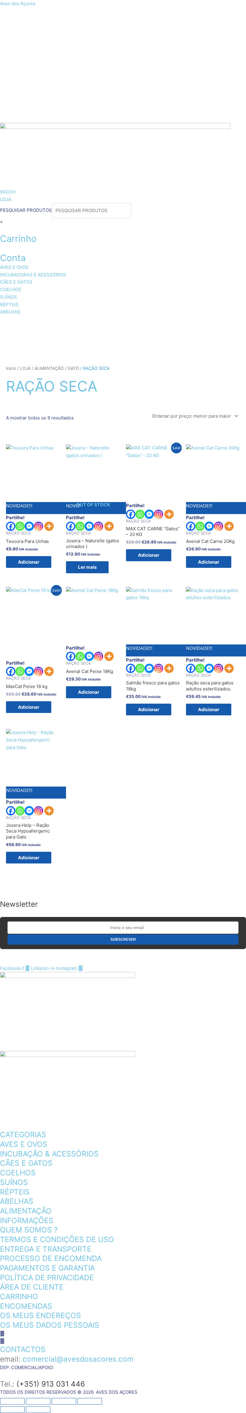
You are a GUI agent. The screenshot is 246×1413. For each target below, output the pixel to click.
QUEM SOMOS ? (29, 1229)
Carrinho (18, 238)
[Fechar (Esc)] (89, 1401)
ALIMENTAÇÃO (49, 368)
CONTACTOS (23, 1349)
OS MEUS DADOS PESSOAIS (49, 1324)
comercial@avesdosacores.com (78, 1358)
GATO (73, 368)
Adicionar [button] (28, 562)
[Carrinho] (2, 229)
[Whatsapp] (20, 526)
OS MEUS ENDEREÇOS (40, 1315)
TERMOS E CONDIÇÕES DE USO (57, 1239)
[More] (49, 526)
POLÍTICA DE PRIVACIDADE (47, 1277)
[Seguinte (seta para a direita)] (38, 1409)
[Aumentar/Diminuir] (12, 1401)
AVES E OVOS (26, 323)
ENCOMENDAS (26, 1306)
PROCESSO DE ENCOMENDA (51, 1258)
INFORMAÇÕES (26, 1220)
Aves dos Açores (17, 3)
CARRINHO (19, 1296)
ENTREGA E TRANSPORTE (46, 1248)
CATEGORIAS (23, 1134)
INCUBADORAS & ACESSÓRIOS (100, 323)
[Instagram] (38, 526)
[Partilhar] (64, 1401)
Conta (13, 257)
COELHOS (224, 323)
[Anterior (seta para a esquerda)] (12, 1409)
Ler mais (87, 567)
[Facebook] (10, 526)
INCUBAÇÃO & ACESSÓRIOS (49, 1153)
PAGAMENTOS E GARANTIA (47, 1267)
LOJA (25, 368)
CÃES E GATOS (176, 323)
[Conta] (2, 248)
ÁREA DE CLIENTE (32, 1286)
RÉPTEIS (55, 339)
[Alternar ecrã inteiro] (38, 1401)
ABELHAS (94, 339)
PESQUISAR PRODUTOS (26, 210)
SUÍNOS (18, 339)
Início (11, 368)
